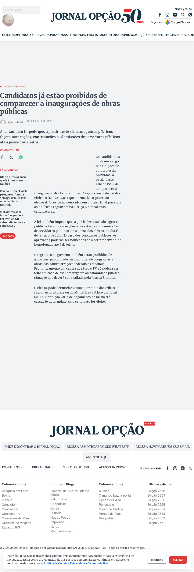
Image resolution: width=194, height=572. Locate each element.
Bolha (6, 495)
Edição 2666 (156, 500)
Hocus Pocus (60, 517)
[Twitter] (183, 15)
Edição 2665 (156, 504)
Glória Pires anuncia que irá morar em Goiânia (13, 181)
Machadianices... (62, 531)
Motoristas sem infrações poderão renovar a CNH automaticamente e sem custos (13, 218)
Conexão (8, 504)
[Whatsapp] (190, 15)
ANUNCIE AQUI (97, 457)
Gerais (54, 508)
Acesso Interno (113, 467)
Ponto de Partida (111, 509)
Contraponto (11, 514)
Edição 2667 (156, 495)
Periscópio (106, 504)
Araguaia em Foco (15, 491)
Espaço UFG (11, 527)
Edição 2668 (156, 491)
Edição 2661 (156, 523)
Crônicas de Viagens (16, 523)
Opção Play (145, 35)
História (55, 513)
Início (7, 35)
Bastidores (72, 35)
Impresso (53, 35)
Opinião (185, 35)
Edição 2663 (156, 514)
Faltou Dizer (59, 499)
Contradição (10, 509)
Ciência (7, 500)
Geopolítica (58, 504)
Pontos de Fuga (110, 514)
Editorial (21, 35)
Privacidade (42, 467)
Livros (54, 526)
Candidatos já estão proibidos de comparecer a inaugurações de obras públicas (60, 103)
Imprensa (127, 35)
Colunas (37, 35)
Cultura (111, 35)
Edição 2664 (156, 509)
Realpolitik (106, 518)
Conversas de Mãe (15, 518)
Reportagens (166, 35)
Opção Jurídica (110, 500)
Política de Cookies (56, 563)
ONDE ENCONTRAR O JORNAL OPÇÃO (32, 447)
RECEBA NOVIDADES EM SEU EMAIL (163, 447)
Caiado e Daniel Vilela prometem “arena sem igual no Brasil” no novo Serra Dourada (13, 198)
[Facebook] (160, 15)
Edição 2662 (156, 518)
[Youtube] (175, 15)
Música (104, 491)
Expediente (12, 467)
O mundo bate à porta (115, 495)
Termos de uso (76, 467)
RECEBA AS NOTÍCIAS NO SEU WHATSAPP (98, 447)
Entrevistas (93, 35)
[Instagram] (167, 15)
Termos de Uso (98, 563)
